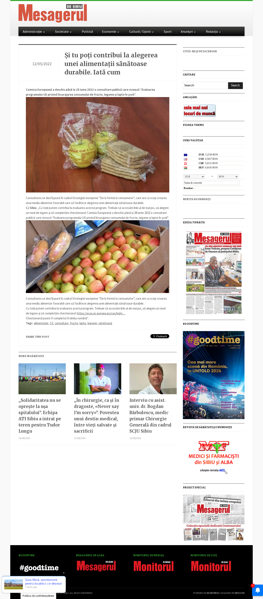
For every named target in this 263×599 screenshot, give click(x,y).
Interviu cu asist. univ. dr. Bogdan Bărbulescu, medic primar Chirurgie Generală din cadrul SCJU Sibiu (150, 416)
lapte (83, 323)
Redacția (212, 31)
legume (92, 323)
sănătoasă (105, 323)
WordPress (213, 592)
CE (51, 323)
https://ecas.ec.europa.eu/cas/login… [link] (101, 313)
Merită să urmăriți (197, 199)
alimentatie (41, 323)
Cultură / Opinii (140, 31)
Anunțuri (187, 31)
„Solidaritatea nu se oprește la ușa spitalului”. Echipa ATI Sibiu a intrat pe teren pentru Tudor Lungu (39, 416)
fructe (74, 323)
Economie (109, 31)
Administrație (32, 31)
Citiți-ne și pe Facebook (200, 51)
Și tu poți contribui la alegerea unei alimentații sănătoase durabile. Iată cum (111, 63)
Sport (168, 31)
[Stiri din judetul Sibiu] (52, 12)
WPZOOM (240, 592)
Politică (87, 31)
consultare (61, 323)
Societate (62, 31)
